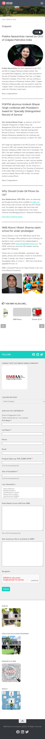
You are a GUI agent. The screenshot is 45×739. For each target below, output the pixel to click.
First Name (6, 420)
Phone (4, 439)
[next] (41, 326)
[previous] (3, 326)
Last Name (6, 430)
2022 (3, 19)
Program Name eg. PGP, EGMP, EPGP (17, 459)
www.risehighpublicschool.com (27, 244)
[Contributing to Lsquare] (22, 492)
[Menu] (42, 3)
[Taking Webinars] (22, 489)
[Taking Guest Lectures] (22, 494)
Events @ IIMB (38, 319)
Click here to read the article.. (12, 217)
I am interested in (8, 484)
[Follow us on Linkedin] (37, 354)
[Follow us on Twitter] (41, 354)
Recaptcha (6, 571)
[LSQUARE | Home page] (9, 3)
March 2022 (11, 19)
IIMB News (17, 319)
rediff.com (36, 202)
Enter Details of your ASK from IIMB (16, 503)
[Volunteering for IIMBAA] (22, 496)
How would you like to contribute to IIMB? (18, 539)
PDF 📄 (38, 32)
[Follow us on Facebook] (33, 354)
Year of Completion (10, 471)
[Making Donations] (22, 491)
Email (4, 449)
